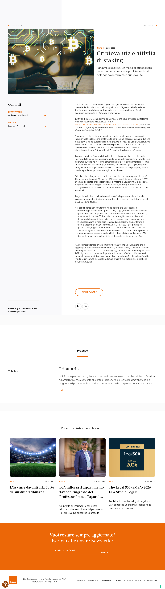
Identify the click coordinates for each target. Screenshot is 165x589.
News (13, 481)
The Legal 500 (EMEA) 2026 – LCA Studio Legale (131, 489)
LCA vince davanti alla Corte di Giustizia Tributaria (32, 489)
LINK (61, 390)
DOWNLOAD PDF (89, 292)
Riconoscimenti (94, 580)
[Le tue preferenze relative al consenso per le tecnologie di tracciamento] (160, 586)
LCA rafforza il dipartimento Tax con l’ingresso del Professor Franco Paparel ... (81, 492)
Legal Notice (140, 580)
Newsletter (81, 580)
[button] (5, 584)
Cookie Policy (120, 580)
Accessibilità (152, 580)
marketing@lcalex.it (17, 311)
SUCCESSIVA (148, 25)
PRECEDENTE (16, 25)
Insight (100, 48)
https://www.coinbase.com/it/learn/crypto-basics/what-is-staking (107, 124)
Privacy (130, 580)
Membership (107, 580)
